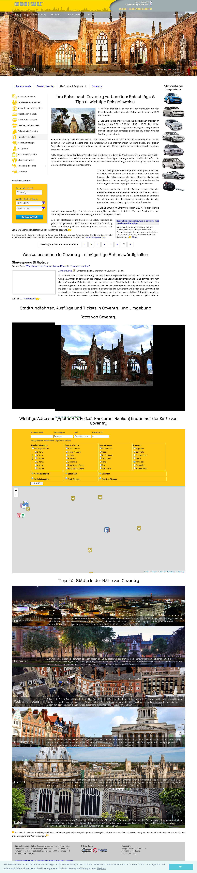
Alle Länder (177, 14)
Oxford (19, 782)
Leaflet (146, 572)
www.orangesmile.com (95, 237)
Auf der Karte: (65, 270)
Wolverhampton (26, 701)
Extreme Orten (73, 14)
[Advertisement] (72, 187)
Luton (18, 822)
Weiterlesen (30, 298)
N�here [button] (101, 868)
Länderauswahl (23, 86)
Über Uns (91, 14)
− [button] (16, 495)
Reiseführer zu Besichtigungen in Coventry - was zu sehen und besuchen (138, 222)
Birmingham (23, 620)
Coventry (97, 86)
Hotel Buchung (21, 14)
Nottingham (23, 741)
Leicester (21, 661)
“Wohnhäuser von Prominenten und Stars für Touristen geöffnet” (58, 265)
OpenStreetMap (165, 572)
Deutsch (175, 69)
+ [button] (16, 490)
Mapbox (155, 572)
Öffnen (134, 237)
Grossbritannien (45, 86)
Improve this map (177, 572)
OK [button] (180, 867)
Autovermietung (38, 14)
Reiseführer (56, 14)
